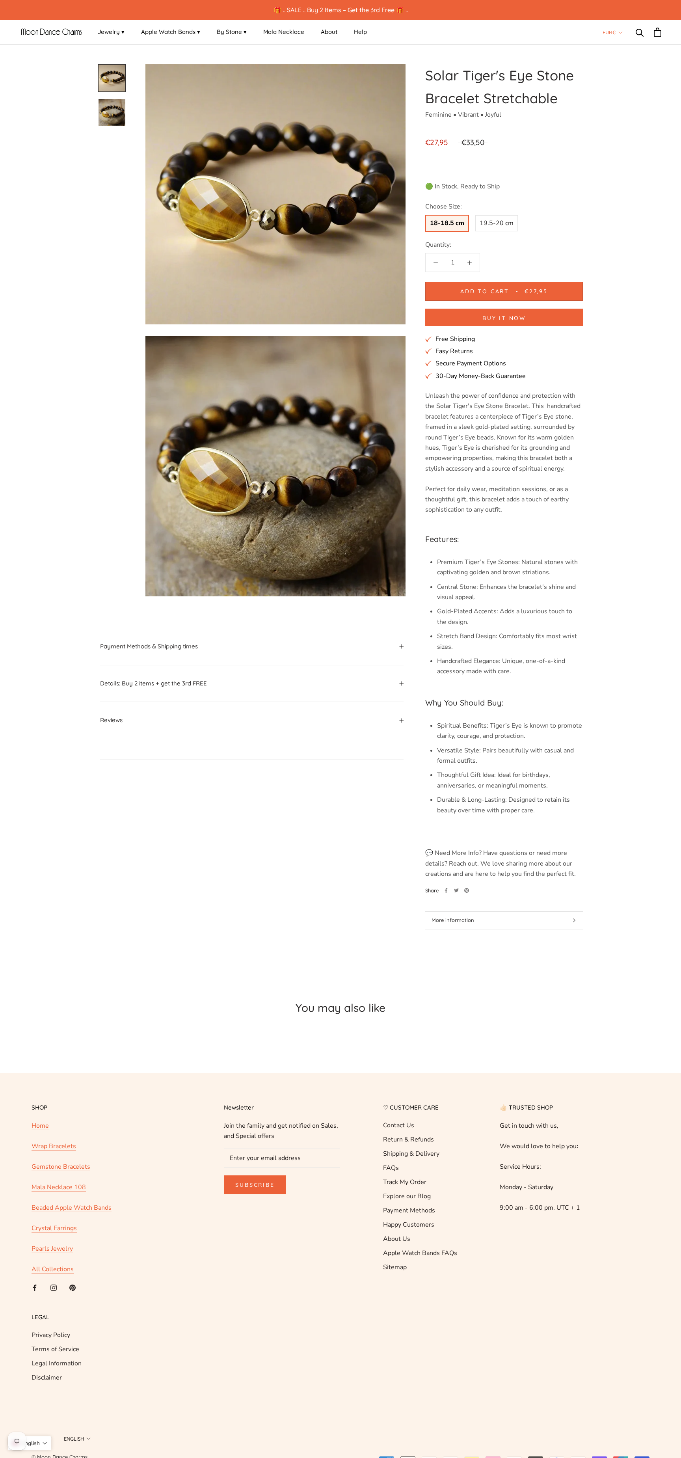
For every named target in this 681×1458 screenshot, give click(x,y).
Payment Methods (409, 1210)
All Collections (53, 1269)
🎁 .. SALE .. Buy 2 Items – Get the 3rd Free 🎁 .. (341, 10)
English (74, 1439)
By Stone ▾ (232, 31)
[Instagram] (53, 1287)
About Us (396, 1239)
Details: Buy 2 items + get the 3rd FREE (153, 683)
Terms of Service (55, 1349)
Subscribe (254, 1184)
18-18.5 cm (447, 223)
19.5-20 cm (497, 223)
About (329, 31)
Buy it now (504, 318)
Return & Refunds (408, 1139)
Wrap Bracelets (54, 1146)
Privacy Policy (51, 1335)
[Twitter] (456, 890)
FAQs (391, 1168)
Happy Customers (408, 1224)
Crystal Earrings (54, 1228)
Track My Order (404, 1182)
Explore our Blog (407, 1196)
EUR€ (609, 32)
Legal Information (57, 1363)
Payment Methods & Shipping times (149, 646)
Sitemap (395, 1267)
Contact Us (398, 1125)
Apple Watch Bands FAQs (420, 1253)
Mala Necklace (283, 31)
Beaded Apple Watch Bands (72, 1207)
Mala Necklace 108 (59, 1187)
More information (453, 920)
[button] (29, 1443)
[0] (657, 32)
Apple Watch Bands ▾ (170, 31)
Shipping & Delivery (411, 1153)
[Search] (640, 32)
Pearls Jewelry (52, 1248)
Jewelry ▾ (111, 31)
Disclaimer (47, 1377)
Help (360, 31)
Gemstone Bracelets (61, 1166)
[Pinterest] (466, 890)
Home (40, 1125)
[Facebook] (446, 890)
